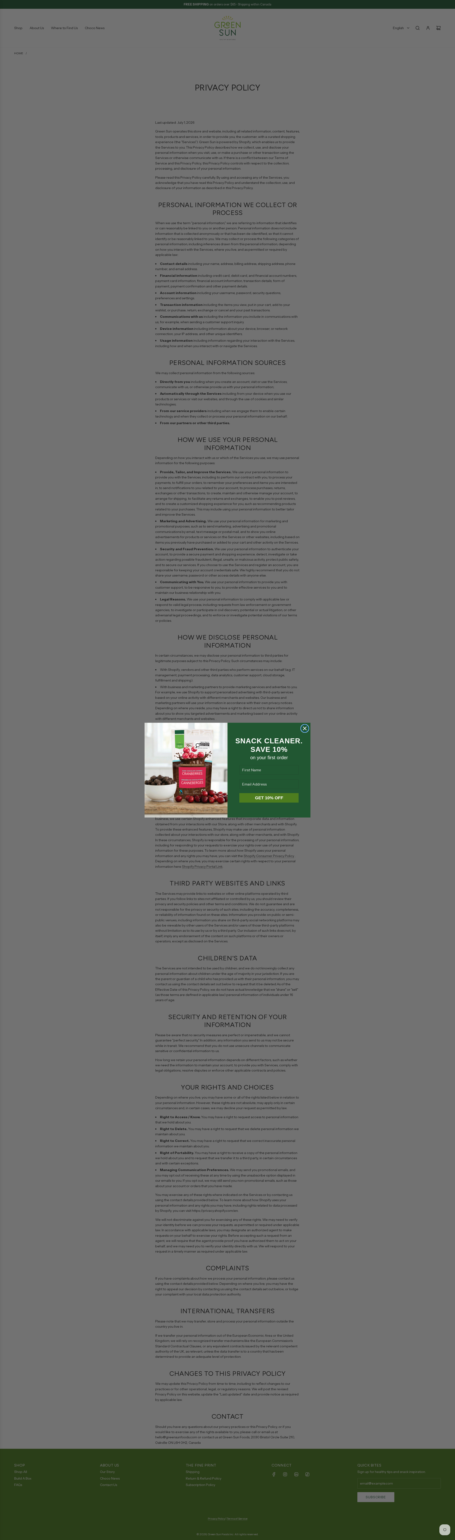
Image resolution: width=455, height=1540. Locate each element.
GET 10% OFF (269, 797)
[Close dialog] (305, 728)
